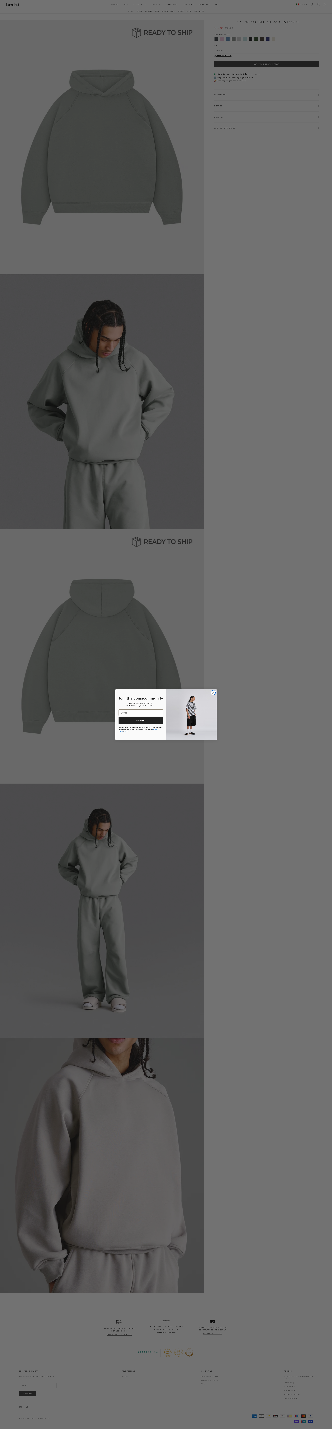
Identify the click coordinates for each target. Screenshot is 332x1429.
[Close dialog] (213, 692)
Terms (127, 731)
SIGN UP (140, 720)
